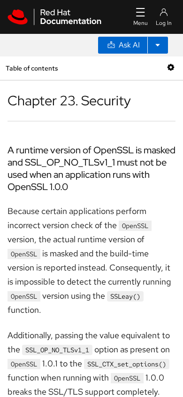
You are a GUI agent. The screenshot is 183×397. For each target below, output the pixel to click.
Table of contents (31, 68)
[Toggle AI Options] (157, 45)
